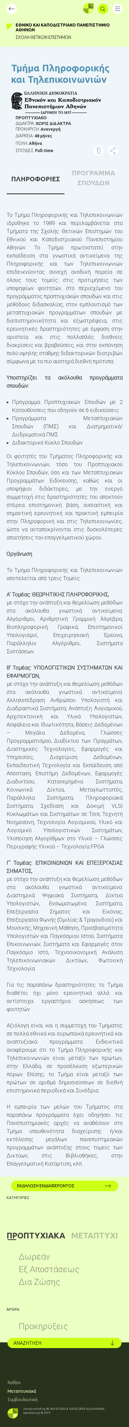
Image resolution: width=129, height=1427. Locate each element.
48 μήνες (43, 135)
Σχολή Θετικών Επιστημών (43, 37)
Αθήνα (35, 143)
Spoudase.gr (31, 1412)
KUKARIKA (97, 1408)
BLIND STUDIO (56, 1408)
